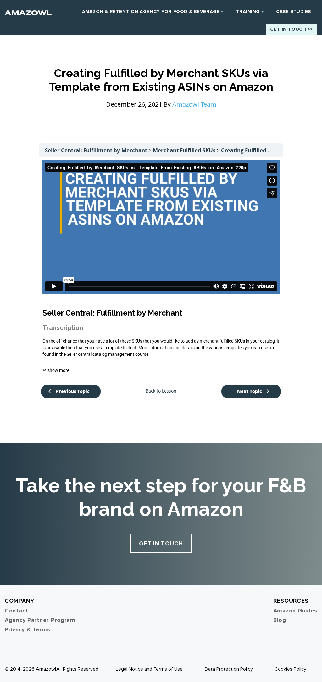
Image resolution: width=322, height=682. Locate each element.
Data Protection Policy (229, 669)
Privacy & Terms (27, 629)
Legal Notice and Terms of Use (149, 669)
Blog (279, 620)
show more (58, 370)
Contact (16, 610)
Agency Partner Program (40, 620)
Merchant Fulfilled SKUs (185, 150)
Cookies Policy (290, 669)
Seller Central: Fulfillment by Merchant (96, 150)
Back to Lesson (161, 391)
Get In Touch (161, 543)
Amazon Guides (295, 610)
